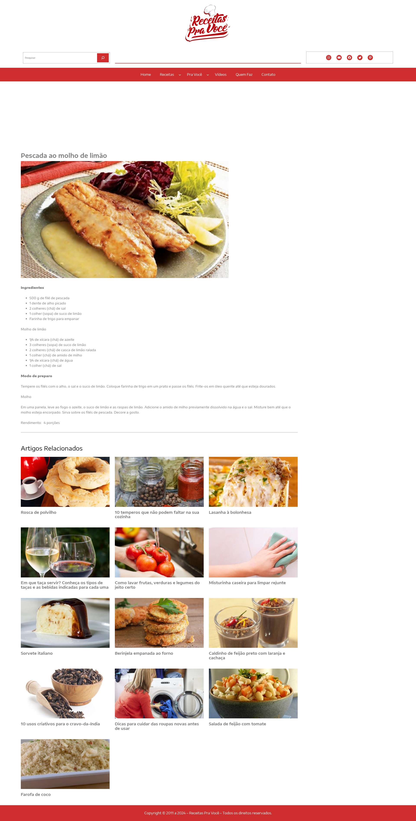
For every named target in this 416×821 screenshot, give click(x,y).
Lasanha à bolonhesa (230, 512)
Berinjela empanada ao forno (144, 653)
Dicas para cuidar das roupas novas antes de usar (157, 726)
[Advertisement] (208, 114)
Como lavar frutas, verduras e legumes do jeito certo (157, 584)
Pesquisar (29, 48)
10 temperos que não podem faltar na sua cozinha (157, 514)
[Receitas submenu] (180, 74)
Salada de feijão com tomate (237, 724)
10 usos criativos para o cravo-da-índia (60, 724)
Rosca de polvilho (38, 512)
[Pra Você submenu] (207, 74)
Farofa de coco (36, 794)
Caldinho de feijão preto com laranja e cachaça (247, 655)
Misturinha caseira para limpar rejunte (247, 582)
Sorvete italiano (37, 653)
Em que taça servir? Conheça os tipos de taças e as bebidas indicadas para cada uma (65, 584)
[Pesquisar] (103, 57)
